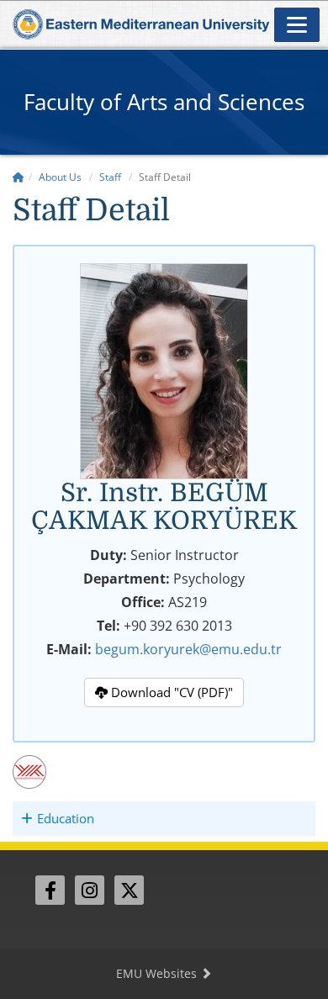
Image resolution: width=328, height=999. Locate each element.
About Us (60, 177)
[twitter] (129, 890)
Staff (110, 177)
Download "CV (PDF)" (170, 692)
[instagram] (89, 890)
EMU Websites (158, 973)
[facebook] (50, 890)
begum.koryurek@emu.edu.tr (188, 649)
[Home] (18, 177)
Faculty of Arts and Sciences (164, 101)
